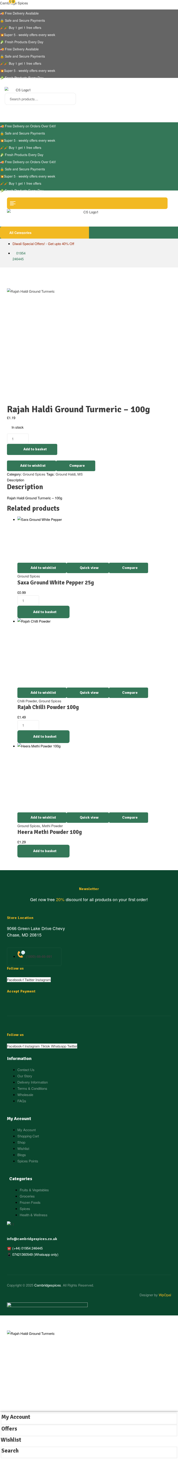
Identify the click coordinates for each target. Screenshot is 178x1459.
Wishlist (11, 1439)
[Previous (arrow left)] (10, 729)
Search (69, 99)
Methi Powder (52, 825)
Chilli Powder (27, 700)
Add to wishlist (33, 465)
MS (80, 474)
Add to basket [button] (45, 612)
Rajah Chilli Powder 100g (48, 707)
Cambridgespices (47, 1285)
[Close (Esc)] (157, 5)
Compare (77, 465)
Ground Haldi (66, 474)
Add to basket (35, 449)
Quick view (89, 567)
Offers (9, 1428)
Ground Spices (34, 474)
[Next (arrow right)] (167, 729)
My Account (15, 1416)
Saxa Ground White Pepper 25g (55, 582)
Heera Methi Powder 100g (49, 832)
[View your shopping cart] (6, 110)
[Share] (136, 5)
